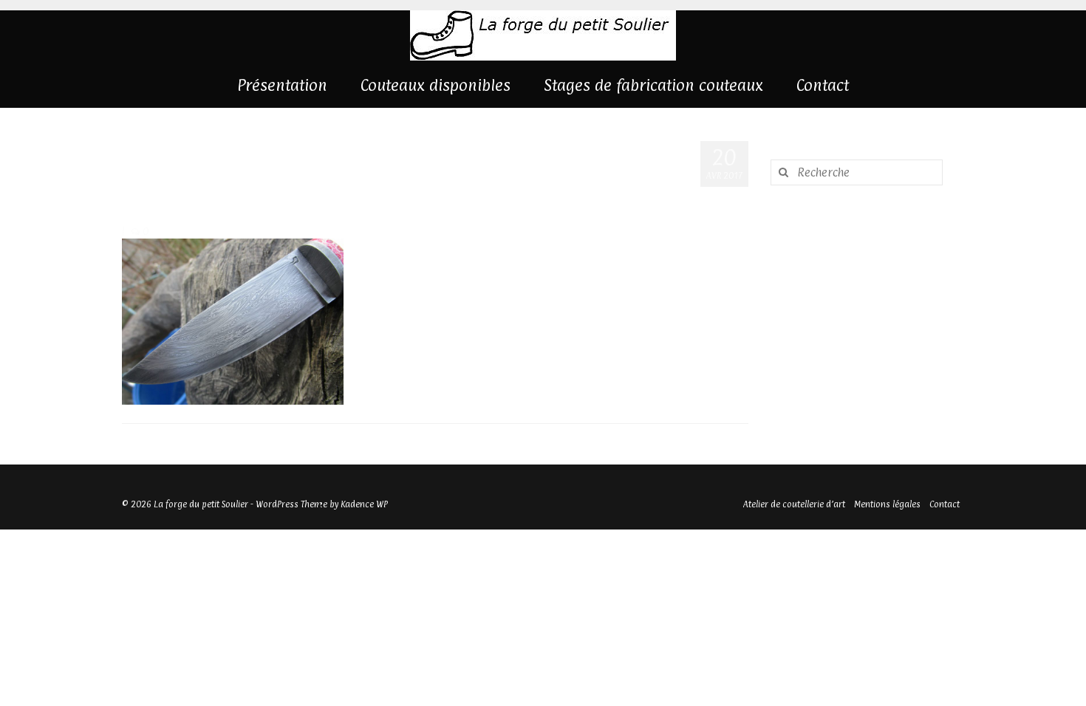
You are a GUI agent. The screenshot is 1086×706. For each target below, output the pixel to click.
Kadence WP (364, 504)
